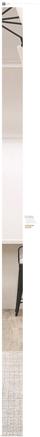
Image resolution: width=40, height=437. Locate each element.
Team (33, 3)
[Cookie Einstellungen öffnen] (1, 436)
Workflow (21, 3)
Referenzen (25, 3)
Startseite (17, 3)
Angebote (30, 3)
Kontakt (37, 3)
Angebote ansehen (27, 227)
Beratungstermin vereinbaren (29, 225)
